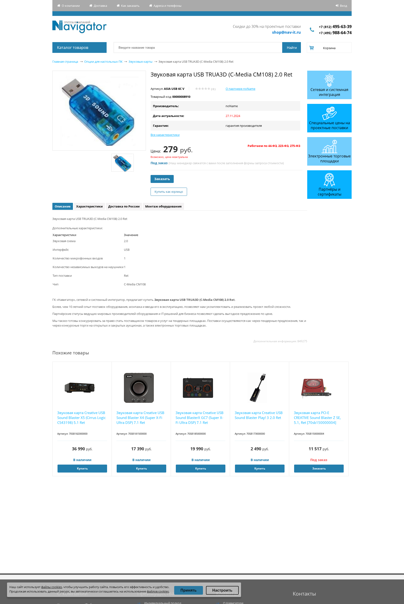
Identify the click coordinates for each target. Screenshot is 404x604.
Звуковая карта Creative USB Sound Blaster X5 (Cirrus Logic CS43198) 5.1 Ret (81, 417)
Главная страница (65, 61)
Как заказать (130, 6)
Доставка (100, 6)
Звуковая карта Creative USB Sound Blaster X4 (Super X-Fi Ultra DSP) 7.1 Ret (140, 417)
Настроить (222, 590)
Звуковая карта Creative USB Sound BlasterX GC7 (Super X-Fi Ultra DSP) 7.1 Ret (200, 417)
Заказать (162, 179)
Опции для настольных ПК (103, 61)
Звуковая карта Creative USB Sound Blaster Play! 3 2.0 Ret (259, 415)
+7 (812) (335, 27)
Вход (343, 6)
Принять (188, 590)
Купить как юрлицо (169, 191)
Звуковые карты (140, 61)
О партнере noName (240, 89)
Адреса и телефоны (167, 6)
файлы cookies (51, 587)
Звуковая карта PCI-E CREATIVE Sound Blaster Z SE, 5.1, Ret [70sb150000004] (317, 417)
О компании (71, 6)
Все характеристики (165, 135)
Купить (82, 468)
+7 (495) (335, 33)
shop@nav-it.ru (286, 32)
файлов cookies (158, 591)
